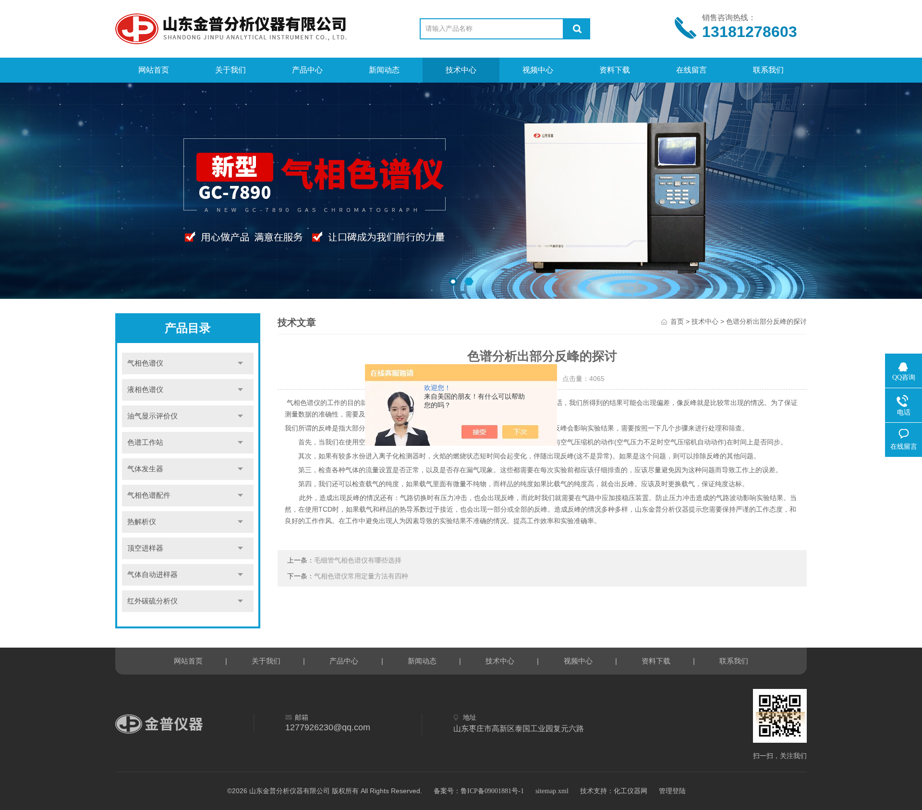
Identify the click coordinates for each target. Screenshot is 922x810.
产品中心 (307, 70)
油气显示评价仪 (152, 416)
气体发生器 (145, 469)
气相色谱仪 (145, 363)
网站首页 (153, 70)
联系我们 (768, 70)
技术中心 (461, 70)
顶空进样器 (145, 548)
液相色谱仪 (145, 389)
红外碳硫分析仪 (152, 601)
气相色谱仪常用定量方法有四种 (361, 576)
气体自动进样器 (152, 574)
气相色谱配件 (148, 495)
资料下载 (614, 70)
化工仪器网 (630, 791)
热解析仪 (141, 522)
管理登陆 (672, 791)
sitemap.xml (552, 791)
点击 (240, 363)
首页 (677, 321)
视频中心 (537, 70)
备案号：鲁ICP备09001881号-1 (479, 791)
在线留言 (691, 70)
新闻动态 (384, 70)
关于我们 (230, 70)
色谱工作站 (145, 442)
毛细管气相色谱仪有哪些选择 (357, 560)
